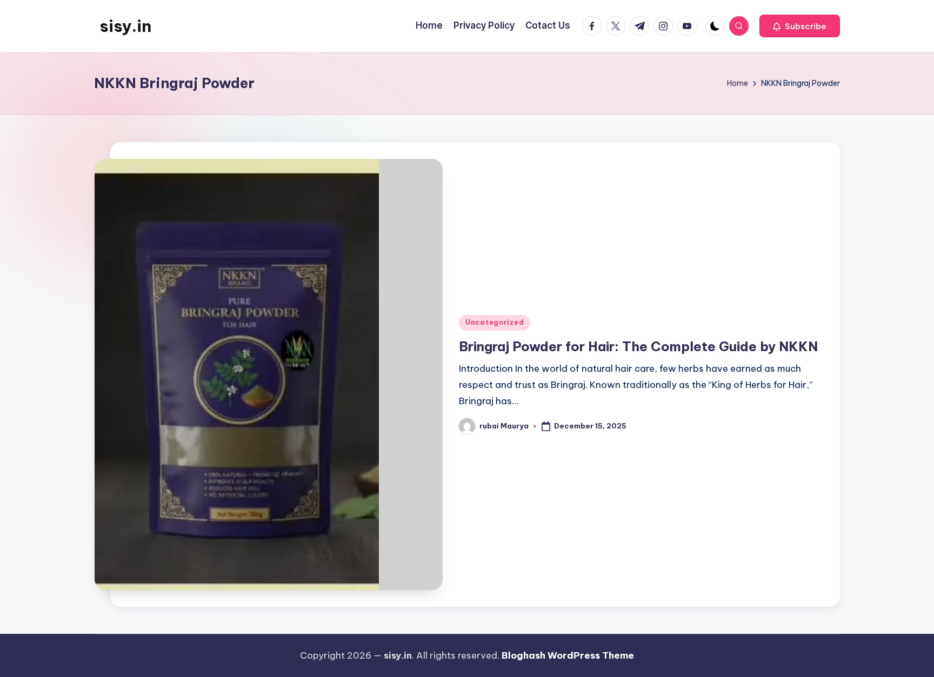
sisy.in (125, 26)
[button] (799, 26)
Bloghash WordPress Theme (568, 655)
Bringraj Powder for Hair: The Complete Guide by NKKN (638, 346)
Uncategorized (494, 322)
